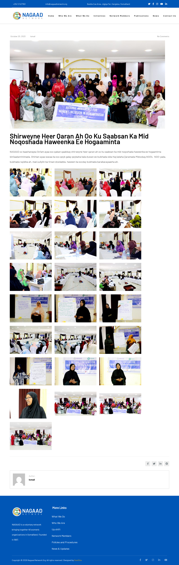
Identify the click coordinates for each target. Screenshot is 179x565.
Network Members (120, 16)
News (156, 16)
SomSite (78, 560)
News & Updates (60, 548)
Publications (141, 16)
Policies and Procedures (64, 542)
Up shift (56, 529)
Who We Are (65, 16)
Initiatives (99, 16)
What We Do (82, 16)
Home (51, 16)
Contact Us (169, 16)
